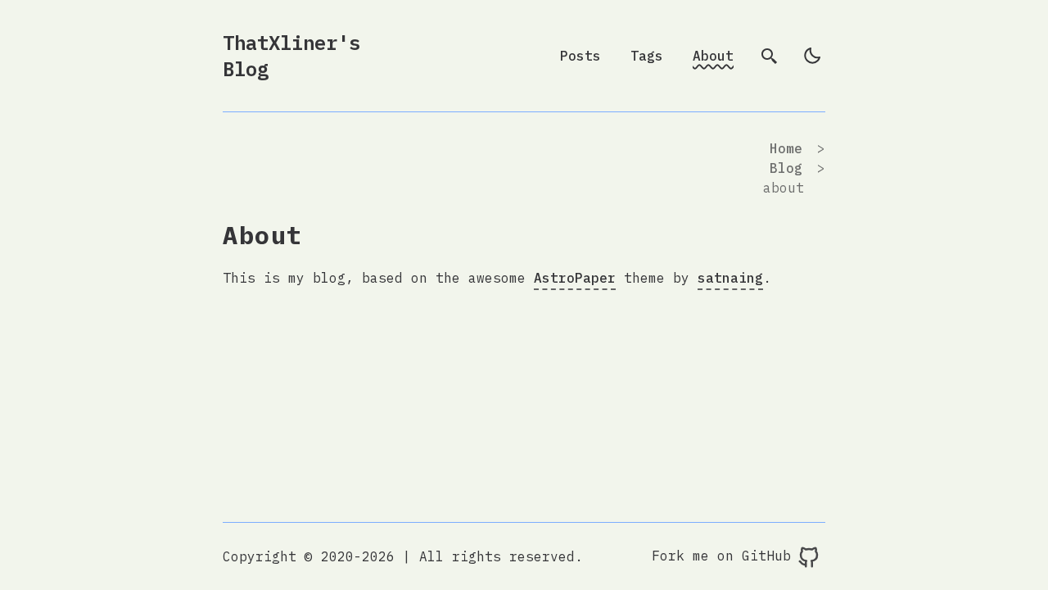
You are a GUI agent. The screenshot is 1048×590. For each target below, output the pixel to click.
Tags (646, 56)
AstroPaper (575, 278)
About (713, 56)
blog (786, 168)
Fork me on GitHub (725, 555)
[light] (812, 56)
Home (786, 148)
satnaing (730, 278)
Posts (580, 56)
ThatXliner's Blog (291, 56)
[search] (770, 56)
